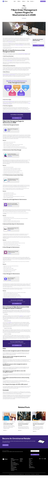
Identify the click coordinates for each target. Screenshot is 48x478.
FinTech (21, 460)
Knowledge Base (31, 466)
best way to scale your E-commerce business (9, 74)
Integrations (12, 470)
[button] (15, 1)
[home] (5, 1)
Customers (30, 460)
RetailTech (21, 459)
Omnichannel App (13, 466)
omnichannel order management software (12, 111)
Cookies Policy (37, 474)
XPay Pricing (30, 462)
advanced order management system (9, 101)
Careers (30, 463)
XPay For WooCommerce (14, 463)
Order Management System (15, 459)
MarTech (21, 461)
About (30, 459)
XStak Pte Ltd (17, 474)
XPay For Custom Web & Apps (15, 464)
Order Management (24, 18)
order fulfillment (9, 322)
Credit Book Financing (14, 469)
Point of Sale (12, 460)
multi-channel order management (23, 53)
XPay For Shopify (13, 462)
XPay (11, 461)
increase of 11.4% (10, 41)
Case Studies (31, 464)
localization (21, 315)
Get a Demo (16, 303)
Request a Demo (43, 1)
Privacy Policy (33, 474)
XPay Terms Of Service (27, 474)
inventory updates (9, 60)
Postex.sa (30, 468)
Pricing (28, 1)
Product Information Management (14, 468)
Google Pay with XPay (32, 467)
